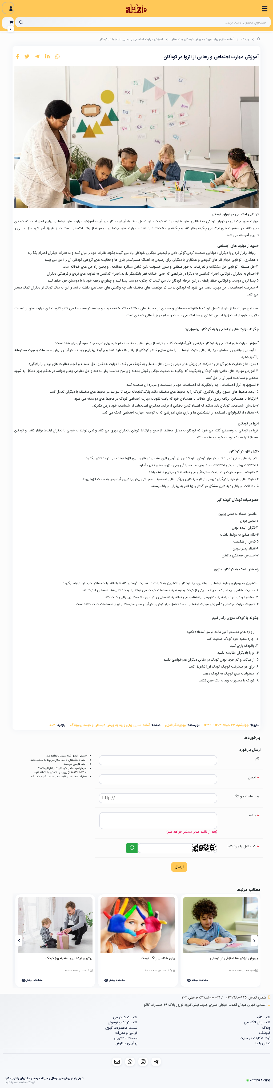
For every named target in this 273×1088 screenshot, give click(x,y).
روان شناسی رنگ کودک (158, 958)
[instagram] (143, 1062)
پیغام (252, 815)
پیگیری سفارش (126, 1043)
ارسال (179, 867)
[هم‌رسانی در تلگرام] (37, 57)
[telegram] (156, 1062)
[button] (254, 940)
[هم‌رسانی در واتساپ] (57, 57)
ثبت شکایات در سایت (255, 1038)
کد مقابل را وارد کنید (241, 846)
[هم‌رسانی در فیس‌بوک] (17, 57)
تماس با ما (262, 1043)
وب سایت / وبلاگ (246, 796)
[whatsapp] (130, 1062)
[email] (117, 1062)
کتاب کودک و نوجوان (122, 1022)
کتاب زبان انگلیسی (257, 1022)
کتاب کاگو (263, 1017)
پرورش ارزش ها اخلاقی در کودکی (234, 958)
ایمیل (252, 777)
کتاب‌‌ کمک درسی (125, 1017)
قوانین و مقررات (126, 1033)
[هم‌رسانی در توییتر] (27, 57)
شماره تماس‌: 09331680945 (246, 997)
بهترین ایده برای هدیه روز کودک (69, 958)
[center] (20, 22)
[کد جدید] (132, 848)
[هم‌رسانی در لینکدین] (47, 57)
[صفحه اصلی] (258, 40)
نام (257, 758)
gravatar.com (76, 772)
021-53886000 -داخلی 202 (201, 997)
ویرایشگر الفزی (175, 725)
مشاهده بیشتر (199, 980)
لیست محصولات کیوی (121, 1028)
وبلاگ (245, 39)
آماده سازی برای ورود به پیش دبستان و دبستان (202, 39)
